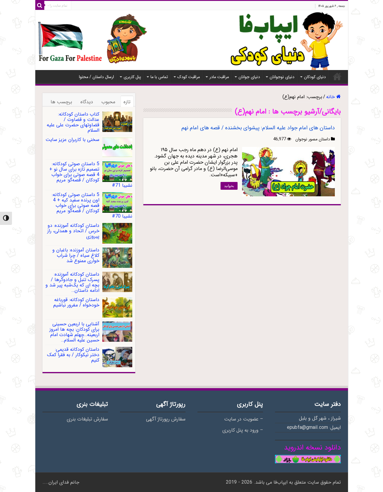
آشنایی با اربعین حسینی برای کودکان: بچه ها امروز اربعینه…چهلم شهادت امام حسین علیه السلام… (74, 332)
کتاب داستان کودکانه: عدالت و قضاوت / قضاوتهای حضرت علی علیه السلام (73, 122)
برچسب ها (61, 102)
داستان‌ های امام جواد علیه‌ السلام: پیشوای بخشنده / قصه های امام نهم (258, 128)
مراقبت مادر (219, 77)
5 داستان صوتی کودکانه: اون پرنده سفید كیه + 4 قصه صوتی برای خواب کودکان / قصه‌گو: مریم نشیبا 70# (92, 205)
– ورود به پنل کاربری (242, 430)
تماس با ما (159, 77)
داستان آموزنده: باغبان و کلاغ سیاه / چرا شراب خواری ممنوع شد (75, 255)
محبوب (108, 102)
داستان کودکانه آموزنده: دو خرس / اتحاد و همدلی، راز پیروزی (73, 231)
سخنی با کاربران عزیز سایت (72, 139)
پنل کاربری (132, 77)
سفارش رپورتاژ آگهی (166, 419)
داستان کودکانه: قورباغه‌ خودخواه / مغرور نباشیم (76, 302)
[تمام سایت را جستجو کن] (39, 5)
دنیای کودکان (315, 77)
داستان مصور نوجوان (312, 139)
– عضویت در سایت (243, 419)
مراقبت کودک (188, 77)
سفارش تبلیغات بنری (87, 419)
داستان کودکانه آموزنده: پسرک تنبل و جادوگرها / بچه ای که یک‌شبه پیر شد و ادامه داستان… (72, 282)
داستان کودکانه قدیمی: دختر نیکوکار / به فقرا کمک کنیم (73, 355)
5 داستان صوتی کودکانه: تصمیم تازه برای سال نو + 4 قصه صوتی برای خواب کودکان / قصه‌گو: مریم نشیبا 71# (90, 174)
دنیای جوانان (249, 77)
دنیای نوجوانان (282, 77)
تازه (127, 102)
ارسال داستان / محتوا (96, 77)
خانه (337, 76)
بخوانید (229, 186)
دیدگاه (86, 102)
